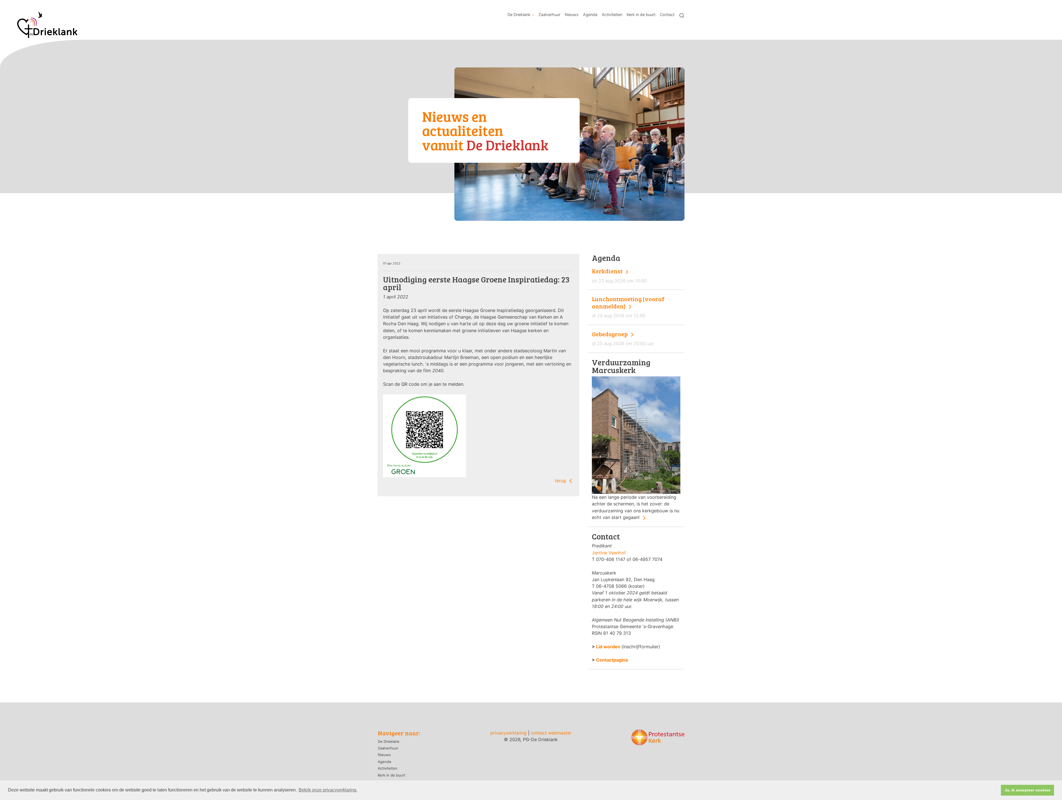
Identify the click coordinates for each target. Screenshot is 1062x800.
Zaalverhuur (549, 14)
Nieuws (572, 14)
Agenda (590, 14)
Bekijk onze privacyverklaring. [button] (328, 790)
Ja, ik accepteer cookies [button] (1027, 790)
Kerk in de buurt (641, 14)
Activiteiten (612, 14)
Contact (667, 14)
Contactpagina (612, 660)
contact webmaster (551, 733)
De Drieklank (518, 14)
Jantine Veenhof (609, 552)
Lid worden (608, 646)
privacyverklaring (508, 733)
